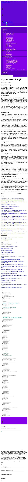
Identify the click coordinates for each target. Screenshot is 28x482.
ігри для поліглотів (6, 408)
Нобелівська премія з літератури (8, 296)
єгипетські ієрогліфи (6, 405)
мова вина (5, 344)
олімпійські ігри (5, 364)
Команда (5, 71)
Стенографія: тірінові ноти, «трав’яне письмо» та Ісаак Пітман (11, 269)
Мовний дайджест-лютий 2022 (6, 282)
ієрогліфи (4, 414)
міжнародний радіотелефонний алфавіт (9, 358)
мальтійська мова (6, 343)
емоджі (4, 331)
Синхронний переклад (11, 60)
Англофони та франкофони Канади (6, 250)
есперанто (5, 333)
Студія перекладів (7, 50)
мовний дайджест (6, 352)
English (12, 25)
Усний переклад (9, 57)
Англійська (8, 52)
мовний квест (6, 353)
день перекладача (6, 327)
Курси (4, 32)
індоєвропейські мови (6, 409)
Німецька (8, 51)
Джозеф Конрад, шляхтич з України (7, 248)
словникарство (5, 380)
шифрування (5, 397)
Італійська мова (9, 38)
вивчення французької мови (7, 314)
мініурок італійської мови (7, 359)
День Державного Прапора (5, 254)
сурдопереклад (5, 387)
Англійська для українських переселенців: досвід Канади (10, 259)
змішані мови (5, 337)
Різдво (4, 297)
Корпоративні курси (10, 48)
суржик (4, 388)
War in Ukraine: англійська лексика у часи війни (9, 273)
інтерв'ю (4, 410)
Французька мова (10, 35)
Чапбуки (4, 301)
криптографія (5, 342)
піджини (4, 372)
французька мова (6, 393)
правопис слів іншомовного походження (10, 371)
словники (4, 381)
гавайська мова (5, 321)
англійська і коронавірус (7, 308)
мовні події (5, 354)
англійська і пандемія (6, 309)
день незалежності (6, 326)
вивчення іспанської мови (8, 319)
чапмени (4, 394)
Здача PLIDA (9, 46)
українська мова (5, 391)
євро (4, 404)
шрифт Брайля (5, 398)
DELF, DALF (9, 41)
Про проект (6, 30)
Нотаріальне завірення (11, 63)
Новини (5, 72)
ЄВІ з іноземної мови (6, 292)
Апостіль (8, 66)
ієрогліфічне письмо (6, 415)
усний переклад (5, 392)
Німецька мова (9, 34)
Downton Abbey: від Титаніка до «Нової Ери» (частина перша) (11, 287)
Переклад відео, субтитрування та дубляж (15, 69)
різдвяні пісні (5, 377)
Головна (5, 29)
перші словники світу (6, 369)
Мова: (4, 22)
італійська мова (6, 413)
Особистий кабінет (7, 21)
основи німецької (6, 366)
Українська (10, 23)
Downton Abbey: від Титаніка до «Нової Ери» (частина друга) (11, 278)
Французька (9, 54)
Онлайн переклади (10, 68)
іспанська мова (6, 411)
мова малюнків (5, 347)
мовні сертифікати (7, 355)
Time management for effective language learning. (9, 204)
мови (4, 349)
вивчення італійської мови (7, 320)
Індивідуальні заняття (11, 49)
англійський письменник (7, 312)
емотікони (5, 332)
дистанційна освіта (6, 330)
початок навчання (6, 370)
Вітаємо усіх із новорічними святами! (7, 208)
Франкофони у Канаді (4, 240)
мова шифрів (5, 348)
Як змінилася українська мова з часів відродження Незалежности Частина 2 (13, 231)
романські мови (5, 376)
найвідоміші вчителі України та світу (9, 360)
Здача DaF (8, 44)
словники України (6, 382)
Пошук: (2, 193)
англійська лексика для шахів (8, 304)
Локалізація (8, 67)
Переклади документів (11, 62)
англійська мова (6, 305)
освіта (4, 365)
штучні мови (5, 399)
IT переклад (8, 65)
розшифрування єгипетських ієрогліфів (9, 375)
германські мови (6, 322)
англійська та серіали (9, 307)
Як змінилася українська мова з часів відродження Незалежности (12, 236)
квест (4, 338)
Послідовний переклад (11, 58)
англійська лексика (11, 303)
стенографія (5, 386)
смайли (4, 383)
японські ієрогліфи (6, 403)
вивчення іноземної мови (12, 317)
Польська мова (9, 37)
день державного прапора (7, 325)
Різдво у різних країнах (7, 298)
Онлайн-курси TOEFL (11, 43)
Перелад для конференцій (12, 61)
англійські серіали (6, 313)
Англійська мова (10, 33)
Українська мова (10, 40)
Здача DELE (9, 45)
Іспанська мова (9, 39)
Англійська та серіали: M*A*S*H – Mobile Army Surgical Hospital (12, 264)
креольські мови (5, 341)
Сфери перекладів (7, 56)
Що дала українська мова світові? (6, 244)
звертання (4, 336)
